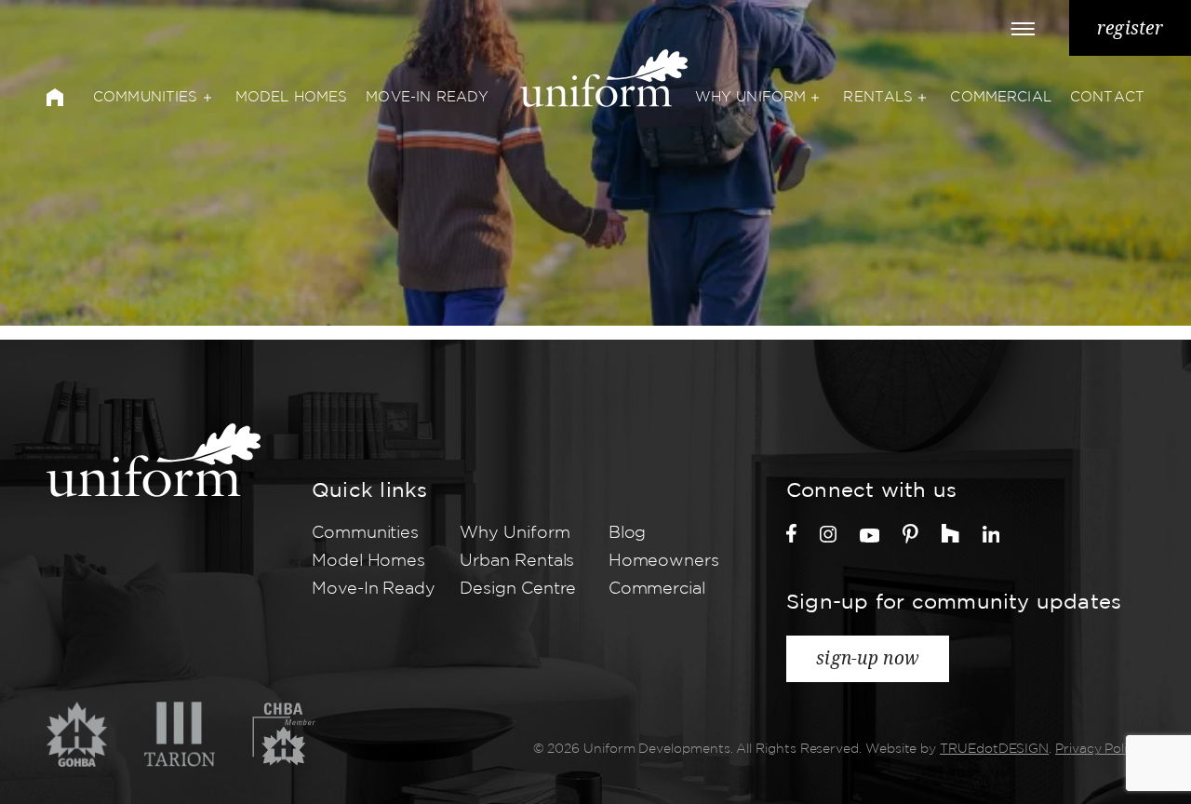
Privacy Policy (1098, 749)
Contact (1107, 97)
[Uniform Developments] (154, 460)
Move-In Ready (427, 97)
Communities (145, 97)
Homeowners (664, 561)
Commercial (1000, 97)
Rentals (878, 97)
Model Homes (291, 97)
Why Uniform (751, 97)
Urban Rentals (517, 561)
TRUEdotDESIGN (994, 749)
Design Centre (518, 589)
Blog (628, 533)
